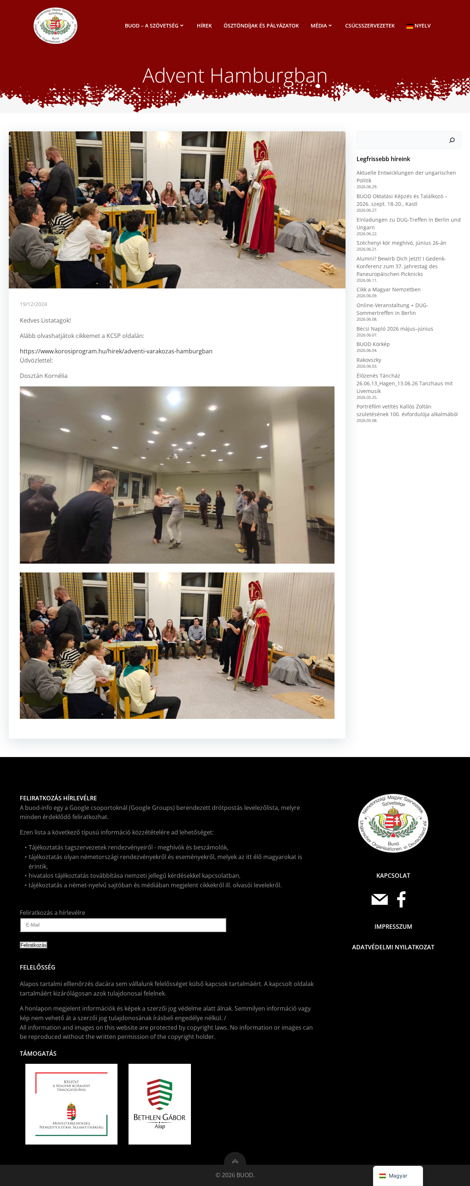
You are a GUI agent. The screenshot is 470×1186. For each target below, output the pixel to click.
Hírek (204, 25)
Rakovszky (369, 359)
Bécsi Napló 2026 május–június (395, 328)
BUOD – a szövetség (151, 25)
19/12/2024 (33, 304)
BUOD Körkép (373, 344)
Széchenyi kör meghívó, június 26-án (401, 242)
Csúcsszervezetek (370, 25)
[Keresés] (452, 140)
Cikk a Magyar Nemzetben (389, 289)
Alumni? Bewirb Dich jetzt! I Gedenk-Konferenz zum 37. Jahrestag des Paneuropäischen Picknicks (401, 266)
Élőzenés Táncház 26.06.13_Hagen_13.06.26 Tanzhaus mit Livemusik (405, 383)
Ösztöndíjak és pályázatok (261, 25)
